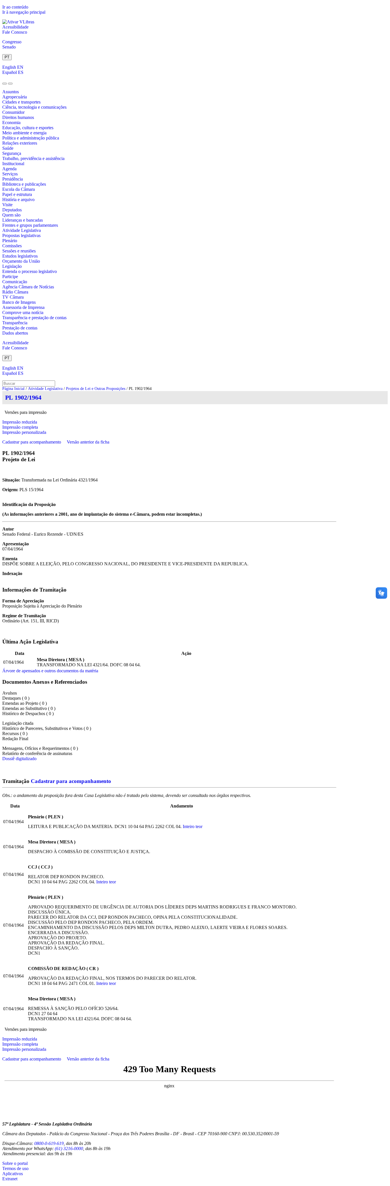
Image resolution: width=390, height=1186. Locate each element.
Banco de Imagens (19, 302)
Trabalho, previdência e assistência (33, 158)
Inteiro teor (192, 826)
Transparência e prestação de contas (34, 317)
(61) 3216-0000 (69, 1148)
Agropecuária (14, 96)
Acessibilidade (15, 27)
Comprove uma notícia (22, 312)
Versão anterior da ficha (88, 442)
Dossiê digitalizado (19, 758)
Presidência (12, 179)
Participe (10, 276)
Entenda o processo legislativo (29, 271)
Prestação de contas (19, 327)
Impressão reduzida (19, 422)
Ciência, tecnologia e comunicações (34, 107)
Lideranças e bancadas (22, 220)
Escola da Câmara (18, 189)
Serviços (10, 173)
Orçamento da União (21, 261)
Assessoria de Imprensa (23, 307)
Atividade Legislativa (21, 230)
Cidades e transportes (21, 102)
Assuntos (10, 91)
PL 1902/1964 (23, 397)
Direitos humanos (18, 117)
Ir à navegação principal (23, 12)
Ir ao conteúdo (15, 7)
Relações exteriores (19, 143)
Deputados (12, 209)
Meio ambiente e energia (24, 132)
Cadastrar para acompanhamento (32, 442)
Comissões (12, 245)
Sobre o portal (15, 1163)
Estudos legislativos (20, 256)
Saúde (7, 148)
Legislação (12, 266)
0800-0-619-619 (49, 1143)
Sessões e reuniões (19, 250)
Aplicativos (12, 1173)
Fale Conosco (14, 32)
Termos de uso (15, 1168)
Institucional (13, 163)
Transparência (14, 322)
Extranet (9, 1178)
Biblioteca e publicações (24, 184)
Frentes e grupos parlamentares (30, 225)
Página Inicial (13, 388)
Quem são (11, 214)
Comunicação (14, 281)
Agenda (9, 168)
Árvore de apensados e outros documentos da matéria (50, 670)
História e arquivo (18, 199)
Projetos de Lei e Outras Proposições (95, 388)
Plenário (9, 240)
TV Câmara (13, 297)
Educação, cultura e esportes (27, 127)
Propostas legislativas (21, 235)
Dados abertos (15, 333)
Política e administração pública (30, 137)
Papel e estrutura (17, 194)
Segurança (11, 153)
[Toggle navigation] (4, 83)
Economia (11, 122)
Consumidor (13, 112)
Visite (7, 204)
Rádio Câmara (15, 292)
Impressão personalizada (24, 432)
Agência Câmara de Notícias (28, 286)
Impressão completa (20, 427)
